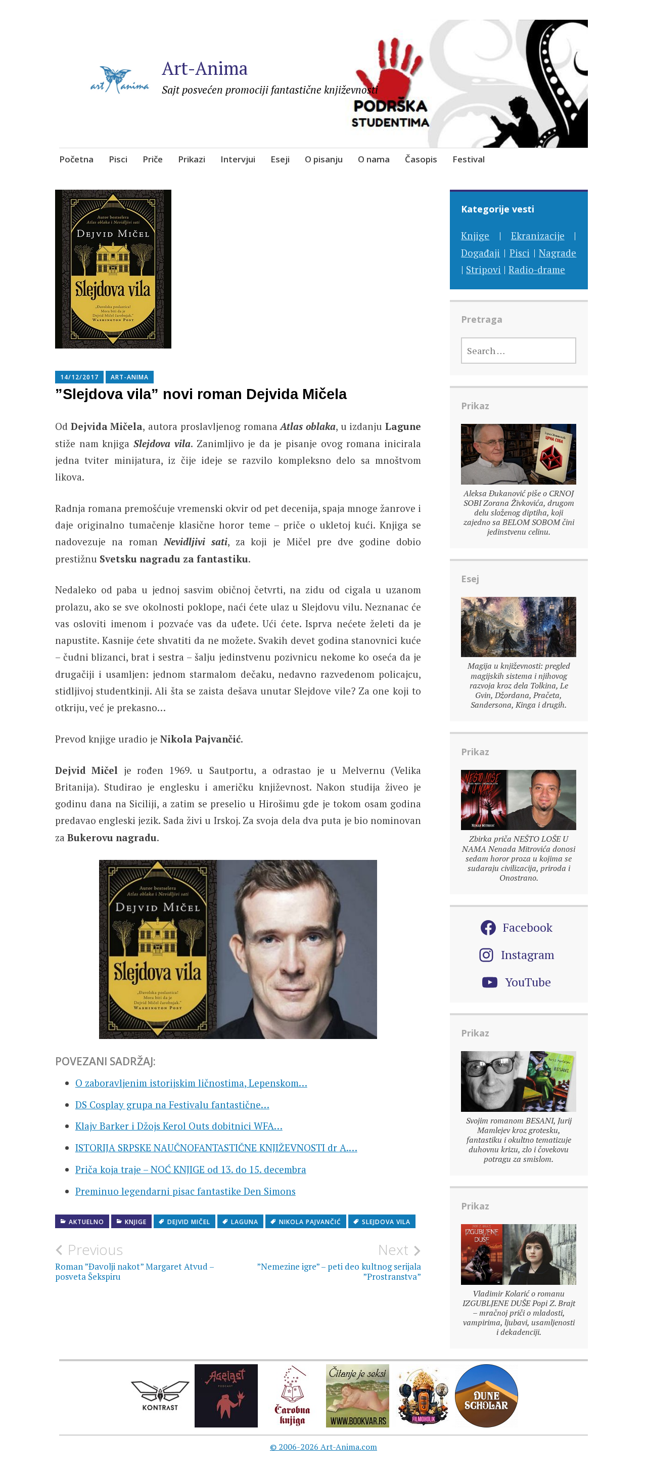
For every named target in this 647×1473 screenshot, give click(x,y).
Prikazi (191, 159)
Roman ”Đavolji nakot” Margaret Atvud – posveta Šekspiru (134, 1261)
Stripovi (483, 269)
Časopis (421, 159)
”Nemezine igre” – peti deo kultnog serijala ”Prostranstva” (339, 1261)
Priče (153, 159)
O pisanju (324, 159)
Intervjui (237, 159)
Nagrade (557, 252)
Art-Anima (205, 68)
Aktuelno (86, 1222)
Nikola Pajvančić (310, 1222)
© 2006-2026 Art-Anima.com (323, 1446)
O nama (374, 159)
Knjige (136, 1222)
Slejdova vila (386, 1222)
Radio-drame (537, 269)
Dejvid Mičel (188, 1222)
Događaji (480, 252)
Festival (468, 159)
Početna (76, 159)
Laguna (244, 1222)
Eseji (280, 159)
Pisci (118, 159)
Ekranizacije (538, 235)
